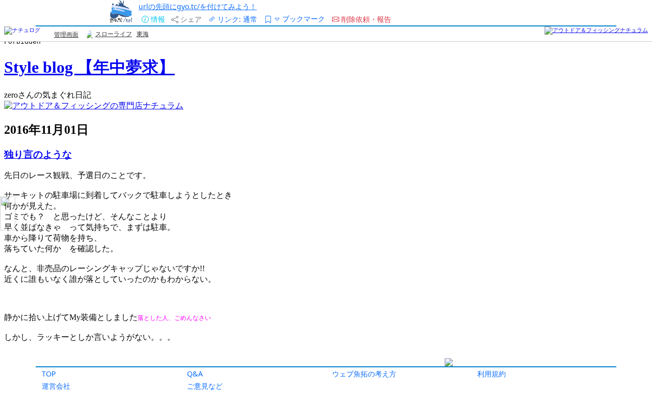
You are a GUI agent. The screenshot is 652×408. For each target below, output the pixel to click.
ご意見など (205, 386)
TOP (49, 373)
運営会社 (56, 386)
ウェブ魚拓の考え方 (364, 373)
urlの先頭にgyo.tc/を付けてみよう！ (198, 6)
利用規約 (491, 373)
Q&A (195, 373)
